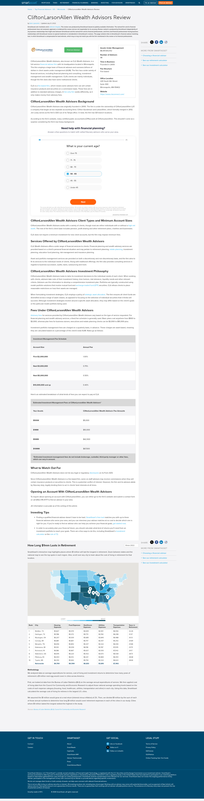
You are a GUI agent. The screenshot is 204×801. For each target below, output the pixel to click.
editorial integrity (54, 27)
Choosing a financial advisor (154, 55)
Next (83, 202)
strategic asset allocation (95, 294)
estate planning (116, 249)
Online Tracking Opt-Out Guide (157, 758)
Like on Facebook (116, 744)
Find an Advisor (165, 3)
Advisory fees (36, 315)
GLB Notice (150, 754)
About (69, 744)
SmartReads (71, 747)
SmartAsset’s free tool (95, 517)
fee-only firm (69, 92)
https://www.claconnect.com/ (112, 94)
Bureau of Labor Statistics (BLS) (44, 709)
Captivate (70, 751)
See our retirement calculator (155, 60)
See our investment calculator (155, 65)
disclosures (94, 473)
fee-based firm (44, 86)
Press (69, 761)
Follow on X (114, 747)
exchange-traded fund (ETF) (87, 285)
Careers (30, 747)
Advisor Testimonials (74, 758)
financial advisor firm (48, 64)
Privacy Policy (151, 747)
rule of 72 (54, 534)
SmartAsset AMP (73, 754)
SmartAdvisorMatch (74, 765)
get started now (119, 523)
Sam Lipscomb (34, 23)
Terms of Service (151, 744)
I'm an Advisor (150, 3)
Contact (30, 744)
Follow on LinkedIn (116, 751)
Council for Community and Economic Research (70, 709)
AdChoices (149, 751)
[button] (86, 607)
